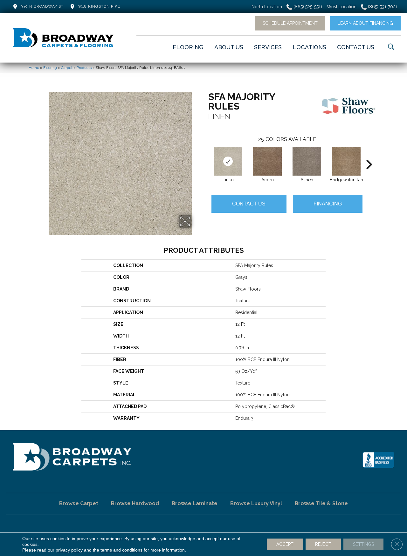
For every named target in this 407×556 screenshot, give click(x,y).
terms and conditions (121, 550)
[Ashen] (307, 161)
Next (369, 155)
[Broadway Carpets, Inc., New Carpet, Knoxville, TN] (378, 460)
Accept (284, 544)
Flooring (50, 67)
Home (34, 67)
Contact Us (249, 203)
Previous (205, 155)
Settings (363, 544)
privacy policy (69, 550)
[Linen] (228, 161)
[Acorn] (267, 161)
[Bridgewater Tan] (346, 161)
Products (84, 67)
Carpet (66, 67)
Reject (323, 544)
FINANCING (328, 203)
